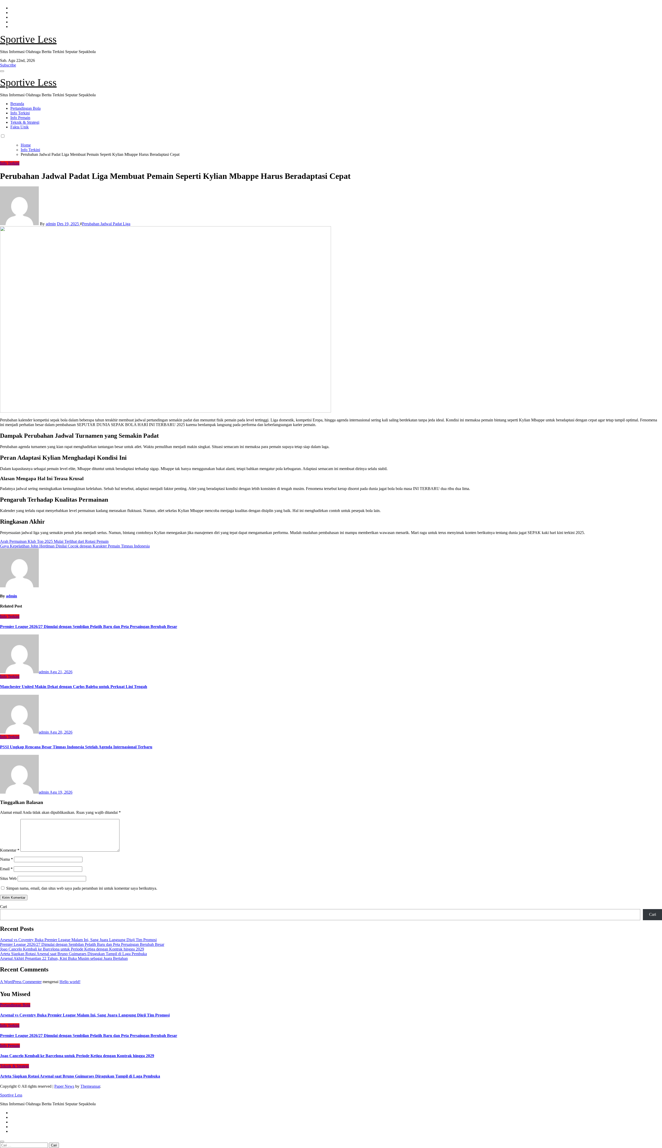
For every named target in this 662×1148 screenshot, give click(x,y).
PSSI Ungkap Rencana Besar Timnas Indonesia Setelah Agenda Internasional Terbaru (76, 747)
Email (6, 869)
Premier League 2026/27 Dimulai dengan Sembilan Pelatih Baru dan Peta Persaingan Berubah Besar (88, 626)
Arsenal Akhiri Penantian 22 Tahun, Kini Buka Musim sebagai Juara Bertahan (64, 958)
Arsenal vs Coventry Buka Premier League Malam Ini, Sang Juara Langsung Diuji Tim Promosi (78, 940)
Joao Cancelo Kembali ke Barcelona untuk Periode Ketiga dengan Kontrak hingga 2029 (72, 949)
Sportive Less (28, 39)
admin (51, 224)
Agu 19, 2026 (61, 792)
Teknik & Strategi (24, 122)
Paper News (64, 1086)
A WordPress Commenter (21, 981)
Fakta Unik (19, 127)
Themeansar (90, 1086)
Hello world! (69, 981)
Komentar (9, 850)
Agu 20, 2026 (61, 732)
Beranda (17, 103)
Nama (6, 859)
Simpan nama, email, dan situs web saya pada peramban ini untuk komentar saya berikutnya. (81, 888)
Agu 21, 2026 (61, 672)
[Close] (2, 1141)
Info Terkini (20, 113)
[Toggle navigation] (2, 71)
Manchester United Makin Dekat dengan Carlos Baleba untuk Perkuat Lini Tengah (73, 686)
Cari (3, 906)
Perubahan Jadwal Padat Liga (106, 224)
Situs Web (8, 878)
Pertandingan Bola (25, 108)
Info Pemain (20, 117)
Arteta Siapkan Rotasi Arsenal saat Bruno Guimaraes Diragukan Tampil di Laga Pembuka (73, 954)
